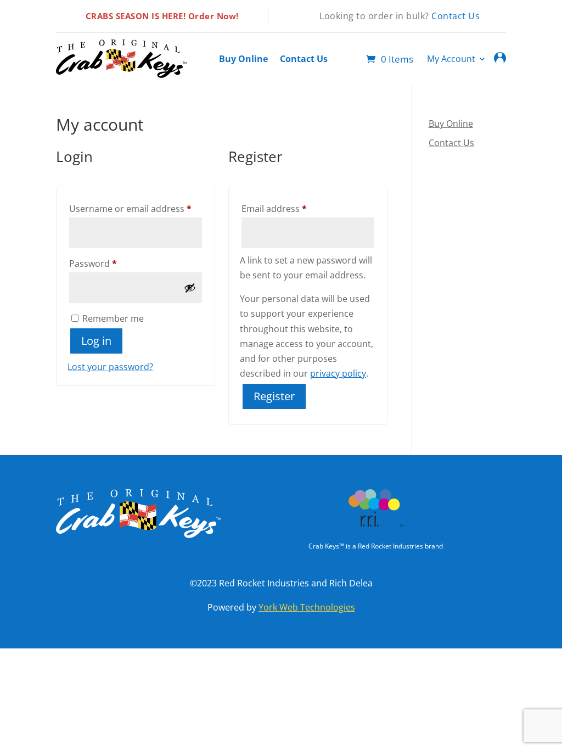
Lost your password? (110, 367)
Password (111, 263)
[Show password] (190, 288)
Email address (292, 208)
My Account (451, 60)
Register (274, 396)
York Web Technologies (306, 607)
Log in (96, 340)
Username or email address (135, 208)
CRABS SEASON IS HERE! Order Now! (162, 15)
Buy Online (243, 60)
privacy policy (338, 373)
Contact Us (455, 16)
